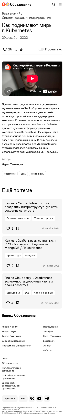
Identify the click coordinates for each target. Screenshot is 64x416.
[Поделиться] (21, 49)
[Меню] (60, 4)
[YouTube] (39, 398)
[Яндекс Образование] (16, 4)
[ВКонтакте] (32, 398)
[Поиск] (53, 4)
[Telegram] (47, 398)
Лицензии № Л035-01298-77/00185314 (28, 411)
